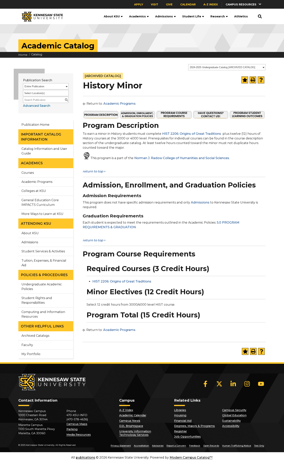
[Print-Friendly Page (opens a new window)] (253, 79)
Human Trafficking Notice (236, 445)
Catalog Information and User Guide (44, 151)
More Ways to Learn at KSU (42, 214)
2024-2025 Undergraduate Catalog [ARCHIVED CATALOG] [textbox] (222, 67)
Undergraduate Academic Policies (41, 286)
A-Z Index (210, 4)
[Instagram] (247, 383)
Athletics (241, 16)
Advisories (157, 445)
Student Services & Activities (43, 251)
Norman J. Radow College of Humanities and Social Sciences (181, 158)
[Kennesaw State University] (40, 16)
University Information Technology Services (135, 433)
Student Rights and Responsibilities (36, 300)
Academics (137, 16)
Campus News (129, 420)
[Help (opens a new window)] (261, 79)
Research (217, 16)
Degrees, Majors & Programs (194, 426)
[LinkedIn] (233, 383)
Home (22, 55)
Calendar (188, 4)
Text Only (259, 445)
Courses (27, 173)
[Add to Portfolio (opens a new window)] (244, 79)
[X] (219, 383)
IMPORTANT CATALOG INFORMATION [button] (41, 136)
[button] (244, 4)
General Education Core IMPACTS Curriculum (40, 202)
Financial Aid (182, 420)
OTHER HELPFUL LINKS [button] (42, 326)
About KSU (112, 16)
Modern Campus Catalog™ (191, 457)
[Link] (101, 118)
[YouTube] (261, 383)
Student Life (191, 16)
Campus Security (234, 410)
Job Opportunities (187, 436)
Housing (180, 415)
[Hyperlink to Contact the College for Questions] (210, 118)
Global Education (234, 415)
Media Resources (78, 434)
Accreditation (141, 445)
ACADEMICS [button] (32, 163)
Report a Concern (176, 445)
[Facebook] (205, 383)
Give (169, 4)
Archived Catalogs (35, 335)
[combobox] (226, 67)
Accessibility (230, 426)
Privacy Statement (121, 445)
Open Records (211, 445)
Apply (138, 4)
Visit (154, 4)
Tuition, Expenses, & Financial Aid (43, 263)
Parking (71, 429)
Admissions (164, 16)
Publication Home (35, 124)
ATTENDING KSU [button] (36, 223)
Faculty (27, 345)
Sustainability (231, 420)
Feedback (194, 445)
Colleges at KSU (33, 191)
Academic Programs (36, 182)
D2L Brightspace (131, 426)
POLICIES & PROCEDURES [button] (44, 275)
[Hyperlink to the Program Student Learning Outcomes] (247, 118)
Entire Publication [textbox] (34, 86)
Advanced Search (36, 106)
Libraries (180, 410)
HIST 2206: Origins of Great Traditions (191, 134)
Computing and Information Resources (43, 314)
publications (85, 457)
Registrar (180, 431)
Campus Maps (76, 424)
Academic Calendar (132, 415)
